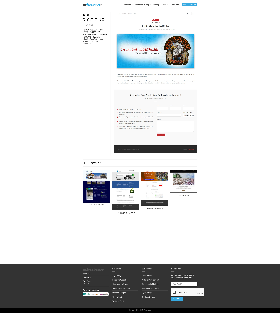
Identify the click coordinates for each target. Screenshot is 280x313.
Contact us (175, 5)
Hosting (156, 5)
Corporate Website (119, 280)
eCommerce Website (120, 284)
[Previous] (83, 217)
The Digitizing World (94, 163)
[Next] (197, 217)
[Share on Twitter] (87, 25)
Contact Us (87, 278)
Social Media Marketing (121, 288)
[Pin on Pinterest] (92, 25)
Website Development (150, 280)
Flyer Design (147, 293)
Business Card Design (150, 288)
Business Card (118, 301)
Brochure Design (148, 297)
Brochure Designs (119, 293)
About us (164, 5)
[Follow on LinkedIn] (88, 282)
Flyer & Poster (117, 297)
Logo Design (117, 276)
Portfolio (127, 5)
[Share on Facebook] (84, 25)
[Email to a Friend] (89, 25)
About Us (86, 273)
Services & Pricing (142, 5)
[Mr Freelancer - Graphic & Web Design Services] (92, 4)
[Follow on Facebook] (85, 282)
